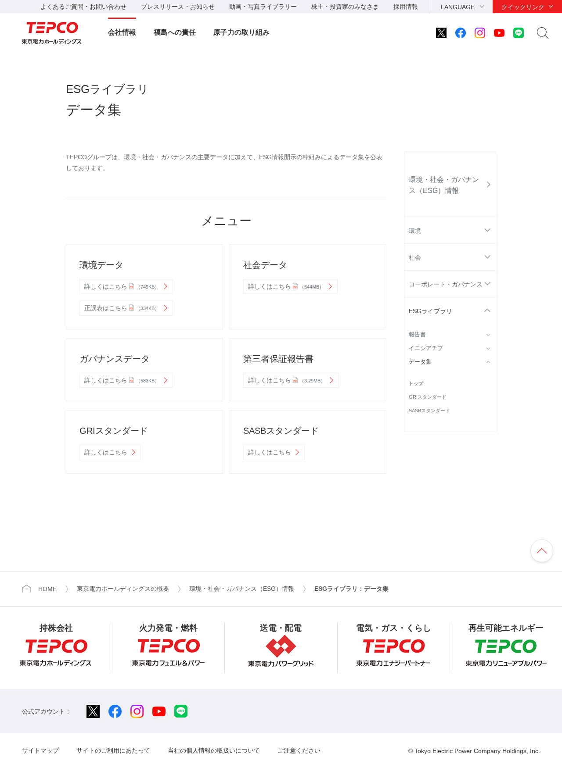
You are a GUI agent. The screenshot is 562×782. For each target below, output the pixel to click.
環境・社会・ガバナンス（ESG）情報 (444, 185)
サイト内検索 (542, 33)
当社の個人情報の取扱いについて (214, 750)
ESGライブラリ (430, 310)
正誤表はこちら (121, 307)
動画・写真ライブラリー (263, 6)
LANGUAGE (458, 7)
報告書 (417, 335)
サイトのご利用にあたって (113, 750)
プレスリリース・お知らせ (178, 6)
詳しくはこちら (121, 286)
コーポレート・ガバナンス (446, 284)
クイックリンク (522, 7)
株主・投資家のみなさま (345, 6)
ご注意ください (299, 750)
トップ (416, 383)
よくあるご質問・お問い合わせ (83, 6)
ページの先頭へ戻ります (541, 550)
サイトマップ (40, 750)
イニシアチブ (426, 348)
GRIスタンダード (428, 397)
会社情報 (122, 32)
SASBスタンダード (429, 410)
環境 (415, 230)
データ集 (420, 362)
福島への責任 (175, 32)
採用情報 (405, 6)
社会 (415, 257)
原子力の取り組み (241, 32)
